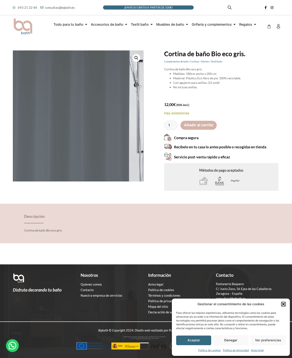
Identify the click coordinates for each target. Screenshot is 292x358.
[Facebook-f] (265, 7)
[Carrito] (269, 26)
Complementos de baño (176, 61)
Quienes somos (91, 284)
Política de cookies (209, 350)
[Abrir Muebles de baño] (187, 24)
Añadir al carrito (198, 125)
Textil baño (216, 61)
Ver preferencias (268, 340)
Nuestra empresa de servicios (101, 295)
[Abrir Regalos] (255, 24)
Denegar (230, 340)
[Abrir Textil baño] (151, 24)
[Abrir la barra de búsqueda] (229, 7)
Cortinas (194, 61)
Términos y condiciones (164, 295)
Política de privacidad (236, 350)
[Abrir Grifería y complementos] (234, 24)
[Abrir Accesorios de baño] (126, 24)
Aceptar (193, 340)
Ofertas (205, 61)
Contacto (87, 290)
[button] (283, 304)
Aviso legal (257, 350)
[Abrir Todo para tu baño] (86, 24)
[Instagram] (272, 7)
